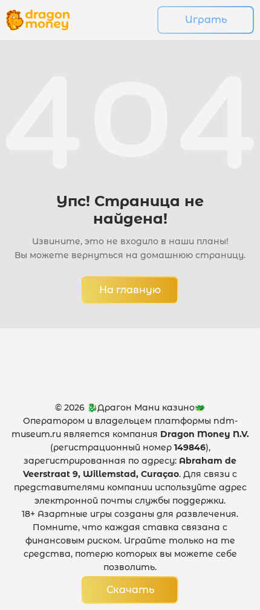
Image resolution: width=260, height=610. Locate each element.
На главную (130, 290)
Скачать (130, 589)
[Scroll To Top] (224, 535)
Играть (206, 19)
